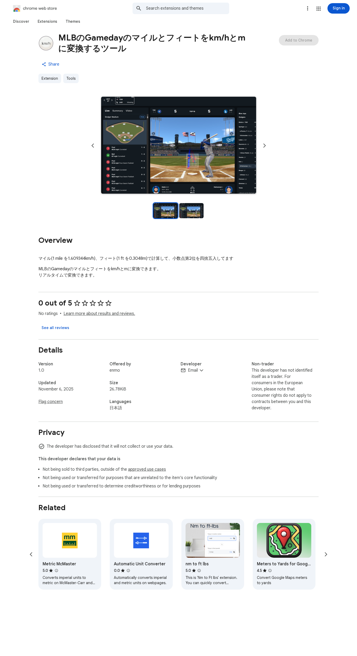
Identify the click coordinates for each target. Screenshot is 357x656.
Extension (50, 78)
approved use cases (147, 469)
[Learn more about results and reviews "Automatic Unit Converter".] (128, 570)
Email (193, 370)
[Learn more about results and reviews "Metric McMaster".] (56, 570)
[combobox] (187, 8)
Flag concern (50, 401)
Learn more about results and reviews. (99, 313)
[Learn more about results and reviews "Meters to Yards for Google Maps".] (270, 570)
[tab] (21, 21)
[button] (318, 8)
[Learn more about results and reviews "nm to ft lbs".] (199, 570)
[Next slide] (264, 145)
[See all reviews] (55, 327)
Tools (71, 78)
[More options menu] (307, 8)
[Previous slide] (93, 145)
